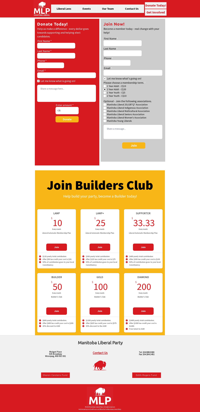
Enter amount (64, 105)
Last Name (43, 51)
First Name (43, 41)
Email (40, 70)
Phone (41, 60)
